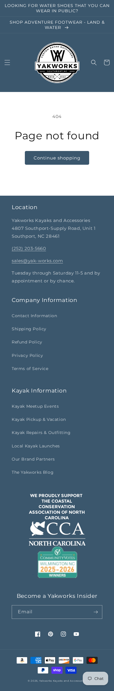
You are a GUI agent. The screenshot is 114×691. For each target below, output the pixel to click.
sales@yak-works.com (37, 260)
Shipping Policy (29, 328)
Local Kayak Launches (36, 446)
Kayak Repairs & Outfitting (41, 432)
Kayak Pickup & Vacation (39, 419)
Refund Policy (27, 342)
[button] (7, 62)
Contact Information (34, 315)
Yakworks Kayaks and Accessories (62, 680)
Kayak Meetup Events (35, 406)
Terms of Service (30, 368)
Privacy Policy (27, 355)
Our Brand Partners (33, 459)
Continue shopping (57, 158)
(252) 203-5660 (29, 248)
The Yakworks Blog (32, 472)
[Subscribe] (95, 612)
